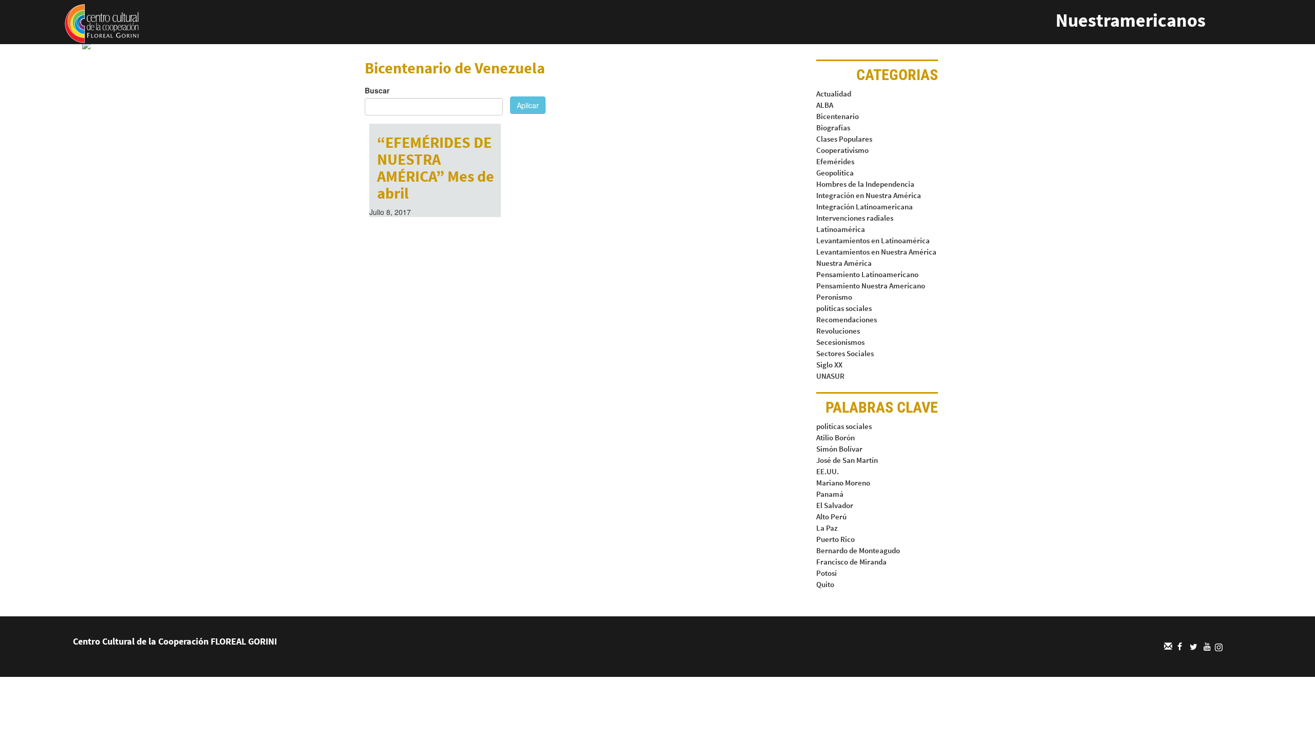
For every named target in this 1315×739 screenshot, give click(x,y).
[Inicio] (101, 22)
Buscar (377, 90)
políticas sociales (844, 308)
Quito (825, 584)
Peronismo (834, 297)
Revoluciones (838, 331)
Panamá (829, 494)
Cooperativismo (842, 150)
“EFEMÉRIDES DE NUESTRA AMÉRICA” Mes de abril (435, 167)
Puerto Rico (835, 539)
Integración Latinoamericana (864, 206)
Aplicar (528, 105)
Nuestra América (844, 263)
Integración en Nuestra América (868, 195)
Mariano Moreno (843, 483)
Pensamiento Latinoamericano (867, 274)
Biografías (833, 127)
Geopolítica (835, 173)
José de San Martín (847, 460)
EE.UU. (827, 471)
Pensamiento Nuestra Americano (870, 285)
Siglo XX (829, 364)
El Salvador (834, 505)
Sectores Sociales (845, 353)
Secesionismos (840, 342)
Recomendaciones (846, 319)
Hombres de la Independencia (865, 184)
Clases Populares (844, 139)
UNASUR (830, 376)
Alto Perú (831, 516)
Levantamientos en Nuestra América (876, 252)
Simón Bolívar (839, 449)
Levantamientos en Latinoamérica (873, 240)
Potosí (826, 573)
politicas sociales (844, 426)
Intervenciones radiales (854, 218)
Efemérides (835, 161)
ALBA (824, 105)
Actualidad (833, 94)
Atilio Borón (835, 437)
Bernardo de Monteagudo (858, 550)
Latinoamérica (840, 229)
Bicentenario (837, 116)
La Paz (827, 528)
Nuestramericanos (1131, 20)
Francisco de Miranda (851, 562)
